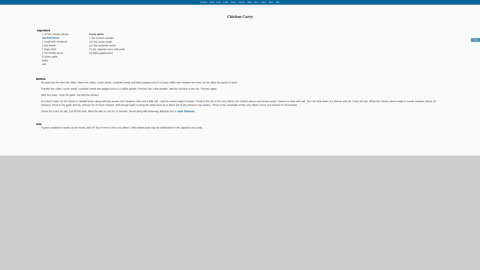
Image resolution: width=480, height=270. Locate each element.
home (475, 40)
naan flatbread (185, 111)
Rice (256, 2)
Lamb (225, 2)
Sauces (241, 2)
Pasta (233, 2)
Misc (278, 2)
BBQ (250, 2)
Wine (271, 2)
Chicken (203, 2)
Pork (218, 2)
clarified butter (51, 37)
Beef (212, 2)
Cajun (263, 2)
